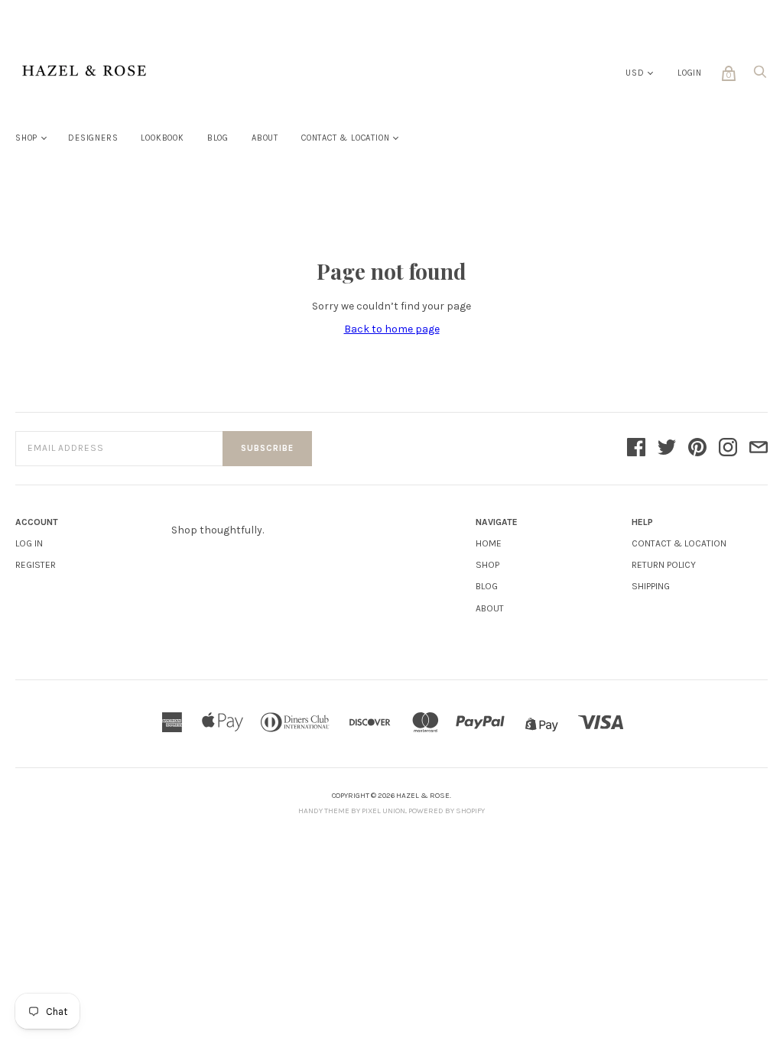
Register (35, 564)
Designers (93, 138)
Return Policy (664, 564)
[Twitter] (667, 448)
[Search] (760, 76)
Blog (218, 138)
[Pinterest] (697, 448)
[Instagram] (728, 448)
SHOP (487, 564)
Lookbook (162, 138)
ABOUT (490, 608)
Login (689, 73)
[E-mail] (758, 448)
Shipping (651, 586)
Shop (26, 138)
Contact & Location (345, 138)
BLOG (487, 586)
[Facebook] (636, 448)
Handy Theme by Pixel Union (351, 810)
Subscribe (267, 448)
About (265, 138)
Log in (29, 543)
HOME (489, 543)
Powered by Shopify (446, 810)
